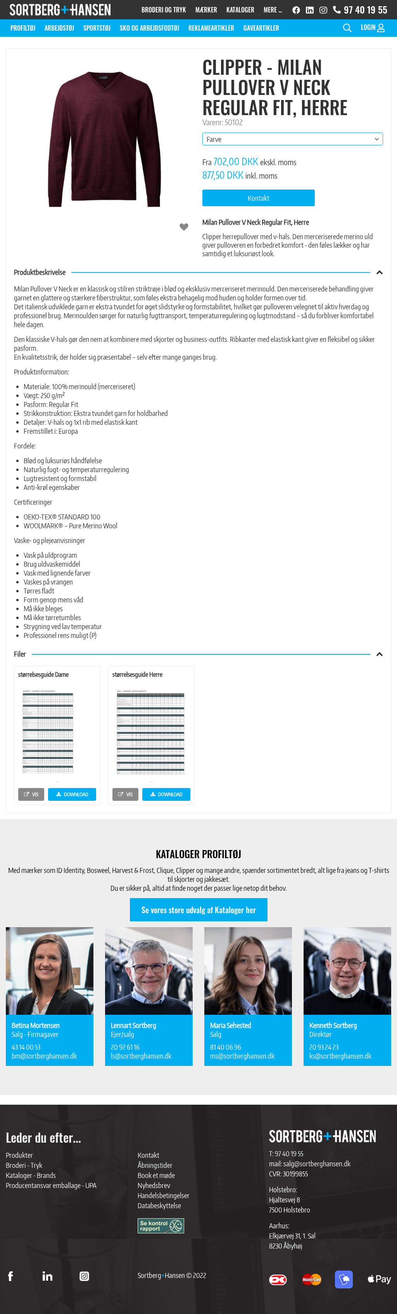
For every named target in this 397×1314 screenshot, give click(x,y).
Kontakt (148, 1154)
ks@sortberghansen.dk (340, 1055)
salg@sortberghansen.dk (316, 1163)
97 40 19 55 (365, 9)
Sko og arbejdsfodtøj (149, 28)
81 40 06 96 (225, 1046)
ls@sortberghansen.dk (141, 1055)
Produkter (19, 1154)
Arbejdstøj (59, 28)
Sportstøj (96, 28)
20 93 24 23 (323, 1046)
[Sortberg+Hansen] (322, 1136)
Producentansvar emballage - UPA (51, 1185)
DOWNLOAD (75, 794)
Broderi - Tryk (24, 1165)
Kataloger (240, 9)
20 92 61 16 (125, 1046)
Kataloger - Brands (31, 1175)
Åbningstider (155, 1165)
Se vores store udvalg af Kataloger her (199, 910)
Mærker (206, 9)
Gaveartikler (261, 28)
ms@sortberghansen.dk (242, 1055)
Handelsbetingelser (164, 1195)
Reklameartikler (211, 28)
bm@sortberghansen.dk (44, 1055)
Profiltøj (22, 28)
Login (369, 27)
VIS (34, 794)
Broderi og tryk (164, 9)
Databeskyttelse (159, 1205)
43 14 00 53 (26, 1046)
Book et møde (156, 1175)
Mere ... (273, 9)
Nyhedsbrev (154, 1185)
